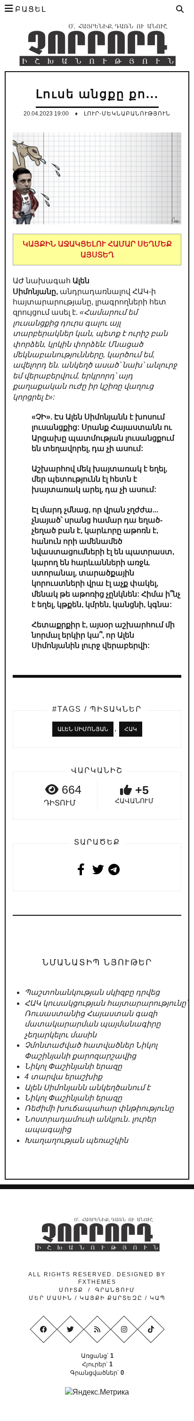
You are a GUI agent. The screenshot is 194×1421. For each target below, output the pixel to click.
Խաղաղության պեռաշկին (76, 1140)
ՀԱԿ (130, 729)
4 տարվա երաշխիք (63, 1077)
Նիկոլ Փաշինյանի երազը (73, 1066)
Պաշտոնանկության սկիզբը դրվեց (92, 992)
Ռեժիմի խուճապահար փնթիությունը (99, 1108)
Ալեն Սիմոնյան (82, 729)
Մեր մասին (52, 1298)
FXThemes (97, 1282)
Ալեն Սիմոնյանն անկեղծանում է (87, 1088)
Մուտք (71, 1290)
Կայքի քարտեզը (111, 1298)
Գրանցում (115, 1290)
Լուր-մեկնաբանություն (127, 113)
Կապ (156, 1298)
